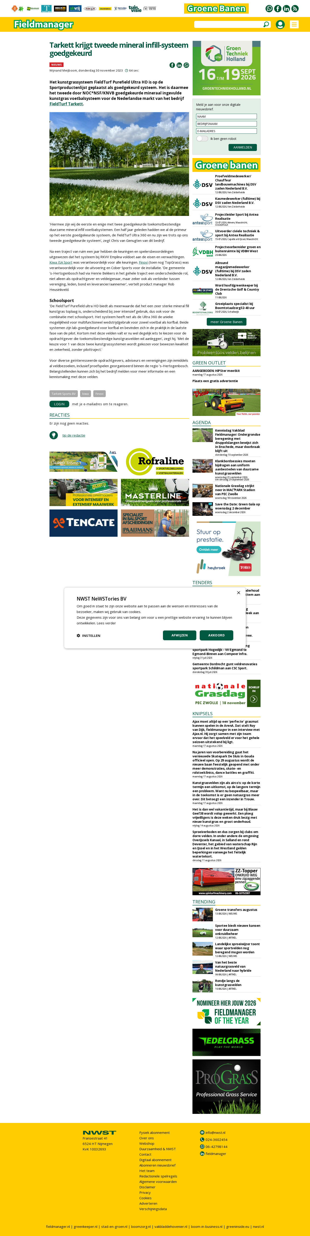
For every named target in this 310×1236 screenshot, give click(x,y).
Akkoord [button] (216, 635)
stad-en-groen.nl (114, 1226)
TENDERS (202, 582)
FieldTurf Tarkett (66, 103)
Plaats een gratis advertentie (215, 381)
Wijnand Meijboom (63, 70)
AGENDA (201, 422)
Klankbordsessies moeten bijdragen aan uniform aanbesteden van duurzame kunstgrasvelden (236, 467)
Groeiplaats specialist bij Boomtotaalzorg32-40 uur (235, 306)
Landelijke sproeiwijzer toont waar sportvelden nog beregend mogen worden (237, 948)
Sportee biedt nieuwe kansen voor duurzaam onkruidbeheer (237, 929)
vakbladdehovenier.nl (171, 1226)
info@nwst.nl (215, 1132)
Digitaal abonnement (155, 1159)
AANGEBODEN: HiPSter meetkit (216, 370)
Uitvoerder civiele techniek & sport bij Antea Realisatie (237, 233)
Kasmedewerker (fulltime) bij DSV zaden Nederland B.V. (237, 200)
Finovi (143, 262)
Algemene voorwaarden (158, 1181)
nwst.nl (258, 1226)
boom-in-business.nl (206, 1226)
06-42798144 (216, 1146)
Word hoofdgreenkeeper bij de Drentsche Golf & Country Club (237, 289)
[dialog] (155, 618)
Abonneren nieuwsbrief (157, 1165)
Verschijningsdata (153, 1208)
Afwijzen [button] (180, 635)
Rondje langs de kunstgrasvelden (228, 983)
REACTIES (59, 415)
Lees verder (106, 623)
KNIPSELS (202, 713)
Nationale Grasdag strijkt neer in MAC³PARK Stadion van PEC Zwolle (235, 490)
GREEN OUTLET (209, 363)
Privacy (145, 1192)
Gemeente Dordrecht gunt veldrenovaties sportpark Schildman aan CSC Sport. (224, 666)
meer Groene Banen (226, 321)
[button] (88, 635)
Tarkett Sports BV (64, 394)
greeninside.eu (237, 1226)
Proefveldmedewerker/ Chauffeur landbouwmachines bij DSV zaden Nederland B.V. (235, 182)
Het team (147, 1170)
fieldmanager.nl (58, 1226)
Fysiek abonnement (154, 1132)
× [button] (238, 593)
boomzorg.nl (141, 1226)
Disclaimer (147, 1187)
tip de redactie (73, 435)
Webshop (146, 1143)
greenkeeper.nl (85, 1226)
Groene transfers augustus (236, 909)
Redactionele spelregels (158, 1176)
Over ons (146, 1138)
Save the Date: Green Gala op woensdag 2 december (237, 506)
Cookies (145, 1198)
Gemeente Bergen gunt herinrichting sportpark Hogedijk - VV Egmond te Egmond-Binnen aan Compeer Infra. (221, 649)
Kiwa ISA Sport (60, 262)
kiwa (85, 394)
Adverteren (148, 1203)
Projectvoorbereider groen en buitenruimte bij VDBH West (238, 249)
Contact (145, 1154)
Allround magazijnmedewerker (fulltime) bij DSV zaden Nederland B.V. (233, 269)
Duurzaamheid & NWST (157, 1149)
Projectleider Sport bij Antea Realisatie (236, 216)
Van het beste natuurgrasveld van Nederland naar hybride (233, 966)
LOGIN (59, 404)
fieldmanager (216, 1153)
